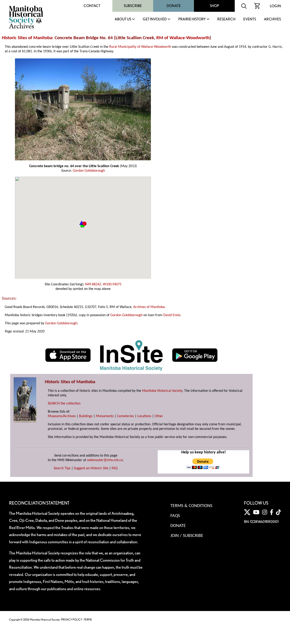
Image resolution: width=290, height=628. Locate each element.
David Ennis (171, 315)
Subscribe (133, 6)
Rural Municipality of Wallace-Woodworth (140, 47)
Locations (144, 416)
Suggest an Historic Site (91, 468)
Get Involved (155, 19)
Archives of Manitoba (149, 307)
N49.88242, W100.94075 (103, 284)
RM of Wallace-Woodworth (183, 38)
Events (249, 19)
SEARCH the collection (64, 403)
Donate (174, 6)
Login (275, 6)
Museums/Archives (62, 416)
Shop (214, 6)
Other (159, 416)
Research (226, 19)
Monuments (105, 416)
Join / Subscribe (186, 536)
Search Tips (62, 468)
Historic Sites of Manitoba (27, 38)
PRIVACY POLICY (71, 619)
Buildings (85, 416)
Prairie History (192, 19)
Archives (272, 19)
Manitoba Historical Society (162, 391)
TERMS (88, 619)
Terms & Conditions (191, 506)
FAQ (115, 468)
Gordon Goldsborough (89, 171)
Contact (92, 6)
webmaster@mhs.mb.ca (105, 460)
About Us (123, 19)
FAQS (175, 516)
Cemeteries (125, 416)
